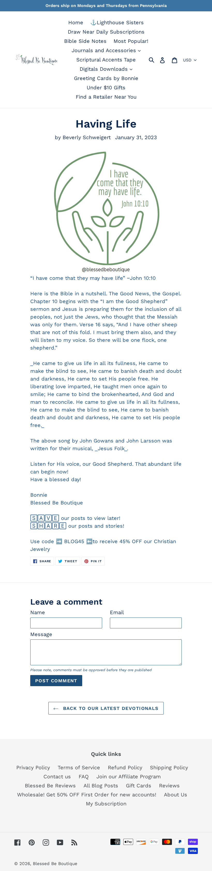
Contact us (57, 776)
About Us (175, 794)
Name (37, 612)
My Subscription (106, 804)
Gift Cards (138, 785)
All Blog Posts (101, 785)
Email (117, 612)
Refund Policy (125, 767)
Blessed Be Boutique (55, 863)
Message (41, 634)
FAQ (84, 776)
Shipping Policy (169, 767)
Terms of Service (79, 767)
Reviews (169, 785)
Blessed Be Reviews (50, 785)
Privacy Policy (33, 767)
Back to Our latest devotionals (110, 708)
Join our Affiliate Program (128, 776)
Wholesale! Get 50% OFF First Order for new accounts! (86, 794)
